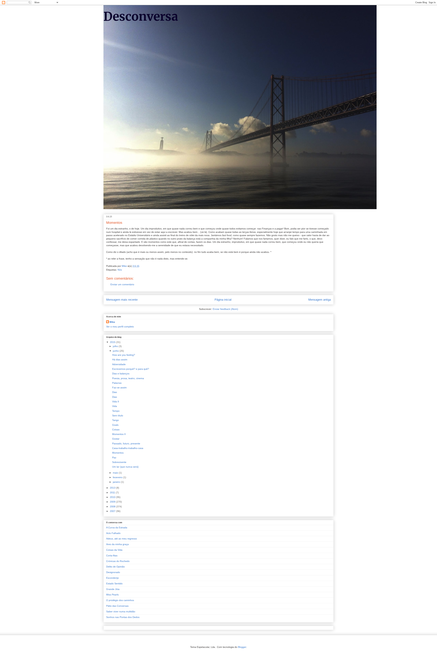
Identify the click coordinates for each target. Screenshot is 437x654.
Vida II (115, 401)
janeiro (117, 482)
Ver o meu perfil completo (120, 326)
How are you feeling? (123, 355)
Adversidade (119, 364)
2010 (113, 497)
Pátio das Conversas (117, 605)
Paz (114, 457)
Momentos (118, 452)
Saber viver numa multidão (120, 611)
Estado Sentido (114, 583)
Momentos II (119, 434)
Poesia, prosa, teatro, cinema (128, 378)
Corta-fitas (111, 555)
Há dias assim (119, 359)
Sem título (117, 415)
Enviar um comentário (122, 284)
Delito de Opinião (115, 566)
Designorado (113, 572)
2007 (113, 511)
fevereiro (118, 477)
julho (116, 346)
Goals (115, 425)
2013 (113, 487)
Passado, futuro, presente (126, 443)
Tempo (115, 411)
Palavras (117, 383)
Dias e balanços (120, 373)
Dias (114, 392)
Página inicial (223, 299)
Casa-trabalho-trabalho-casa (127, 448)
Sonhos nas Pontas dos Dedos (122, 617)
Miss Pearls (112, 594)
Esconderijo (112, 577)
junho (116, 350)
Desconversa (140, 16)
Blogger (242, 647)
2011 (113, 492)
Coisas (115, 429)
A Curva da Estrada (116, 527)
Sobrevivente (119, 462)
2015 (113, 342)
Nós (120, 269)
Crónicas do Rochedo (118, 561)
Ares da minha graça (117, 544)
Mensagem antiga (319, 299)
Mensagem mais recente (122, 299)
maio (116, 472)
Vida (114, 406)
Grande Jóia (112, 589)
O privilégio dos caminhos (120, 600)
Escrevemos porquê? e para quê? (130, 369)
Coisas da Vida (114, 549)
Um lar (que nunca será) (125, 466)
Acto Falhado (113, 533)
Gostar (115, 438)
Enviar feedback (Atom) (225, 309)
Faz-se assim (119, 387)
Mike (112, 322)
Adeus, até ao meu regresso (121, 538)
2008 (113, 506)
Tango (115, 420)
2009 (113, 501)
